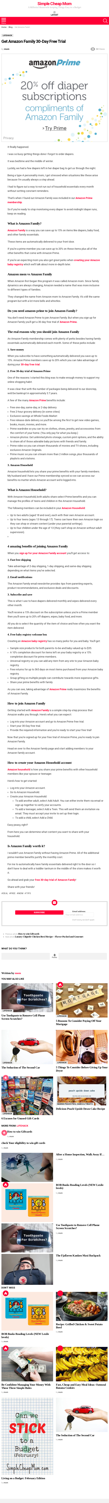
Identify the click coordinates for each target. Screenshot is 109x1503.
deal (5, 893)
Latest (54, 15)
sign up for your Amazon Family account (42, 553)
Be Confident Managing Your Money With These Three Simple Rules (26, 1386)
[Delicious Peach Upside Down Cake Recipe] (82, 1090)
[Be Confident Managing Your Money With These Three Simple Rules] (27, 1364)
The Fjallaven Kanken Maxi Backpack (78, 1255)
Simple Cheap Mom (54, 3)
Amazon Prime (68, 321)
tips (28, 893)
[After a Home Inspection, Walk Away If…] (27, 1167)
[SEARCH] (105, 20)
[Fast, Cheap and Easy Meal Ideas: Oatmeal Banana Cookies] (82, 1364)
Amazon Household (73, 508)
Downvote (82, 956)
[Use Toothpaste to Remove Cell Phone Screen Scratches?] (27, 997)
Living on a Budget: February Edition (23, 1478)
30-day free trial (30, 364)
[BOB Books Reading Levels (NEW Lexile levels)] (27, 1202)
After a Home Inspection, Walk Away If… (80, 1154)
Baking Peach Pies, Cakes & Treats (75, 1104)
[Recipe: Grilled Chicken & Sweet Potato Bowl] (82, 1306)
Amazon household (19, 769)
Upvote (25, 956)
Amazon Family (16, 230)
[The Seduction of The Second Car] (27, 1047)
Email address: (79, 911)
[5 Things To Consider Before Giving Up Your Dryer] (82, 1047)
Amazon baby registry (34, 641)
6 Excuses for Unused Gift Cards (20, 1118)
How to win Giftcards (19, 1131)
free (13, 893)
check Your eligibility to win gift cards (23, 1142)
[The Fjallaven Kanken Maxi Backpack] (27, 1269)
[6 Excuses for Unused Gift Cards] (27, 1095)
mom (20, 893)
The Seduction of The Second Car (20, 1067)
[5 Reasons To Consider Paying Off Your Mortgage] (82, 1000)
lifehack (7, 1011)
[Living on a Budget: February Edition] (27, 1436)
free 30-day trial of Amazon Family (55, 879)
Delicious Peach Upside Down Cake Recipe (80, 1108)
